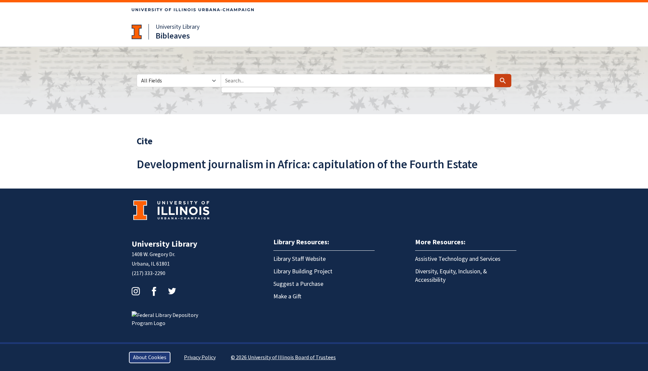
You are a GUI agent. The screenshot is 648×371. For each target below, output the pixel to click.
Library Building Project (302, 271)
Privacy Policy (200, 357)
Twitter (172, 291)
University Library (177, 27)
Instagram (136, 291)
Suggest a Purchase (298, 284)
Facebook (154, 291)
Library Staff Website (299, 259)
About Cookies (149, 357)
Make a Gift (287, 296)
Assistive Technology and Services (458, 259)
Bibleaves (173, 36)
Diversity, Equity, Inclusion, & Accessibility (451, 275)
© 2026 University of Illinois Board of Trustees (283, 357)
